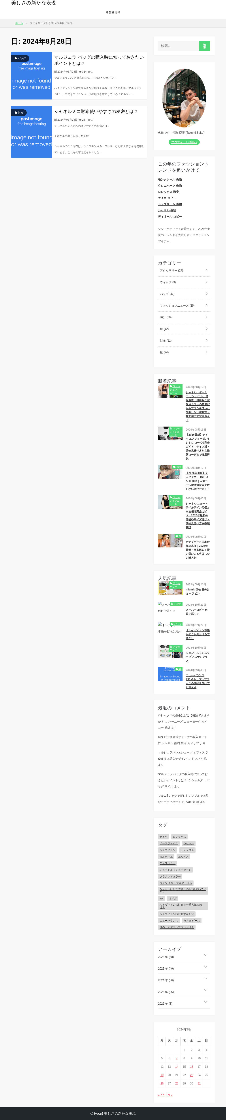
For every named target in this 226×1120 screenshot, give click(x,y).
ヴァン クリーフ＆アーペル (176, 883)
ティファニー (167, 863)
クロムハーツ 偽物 (170, 185)
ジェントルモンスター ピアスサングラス (198, 656)
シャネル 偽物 (167, 210)
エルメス (183, 856)
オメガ (173, 898)
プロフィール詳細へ (184, 142)
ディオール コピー (170, 216)
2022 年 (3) (165, 1003)
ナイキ (164, 836)
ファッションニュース (176, 305)
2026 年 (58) (166, 957)
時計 (165, 317)
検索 (204, 46)
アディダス (187, 850)
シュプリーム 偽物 (170, 204)
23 (191, 1075)
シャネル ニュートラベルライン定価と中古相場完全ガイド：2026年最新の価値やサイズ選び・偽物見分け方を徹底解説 (198, 515)
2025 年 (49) (166, 968)
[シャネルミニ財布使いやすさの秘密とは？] (31, 131)
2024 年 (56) (166, 980)
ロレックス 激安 (168, 191)
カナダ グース (191, 920)
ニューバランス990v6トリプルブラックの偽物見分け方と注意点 (198, 681)
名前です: (164, 132)
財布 (20, 112)
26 (162, 1083)
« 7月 (161, 1095)
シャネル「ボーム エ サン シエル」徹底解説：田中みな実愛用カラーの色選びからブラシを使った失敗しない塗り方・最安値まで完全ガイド (198, 406)
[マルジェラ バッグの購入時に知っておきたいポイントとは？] (31, 75)
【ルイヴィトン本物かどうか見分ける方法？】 (198, 634)
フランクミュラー (170, 876)
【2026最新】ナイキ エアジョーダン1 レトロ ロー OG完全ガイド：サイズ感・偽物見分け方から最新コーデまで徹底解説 (198, 446)
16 (191, 1066)
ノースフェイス (169, 843)
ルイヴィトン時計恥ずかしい (177, 914)
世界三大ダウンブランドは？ (177, 927)
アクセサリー (171, 270)
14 (176, 1066)
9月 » (169, 1095)
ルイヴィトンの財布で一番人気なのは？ (181, 906)
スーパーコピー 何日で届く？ (197, 611)
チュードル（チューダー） (175, 869)
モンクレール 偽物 (170, 179)
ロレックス (179, 836)
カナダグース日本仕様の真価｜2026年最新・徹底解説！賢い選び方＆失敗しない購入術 (198, 549)
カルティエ (166, 856)
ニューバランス (169, 920)
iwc (162, 898)
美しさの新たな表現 (33, 3)
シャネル (188, 843)
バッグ (21, 58)
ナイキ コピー (167, 198)
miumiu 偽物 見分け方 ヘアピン (198, 591)
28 (176, 1083)
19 (162, 1075)
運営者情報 (113, 12)
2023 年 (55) (166, 992)
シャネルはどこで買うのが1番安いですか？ (183, 890)
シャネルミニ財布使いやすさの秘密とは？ (96, 111)
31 (199, 1083)
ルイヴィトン (167, 850)
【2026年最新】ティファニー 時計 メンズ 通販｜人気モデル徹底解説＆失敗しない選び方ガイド (198, 481)
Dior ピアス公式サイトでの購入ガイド (182, 737)
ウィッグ (167, 282)
